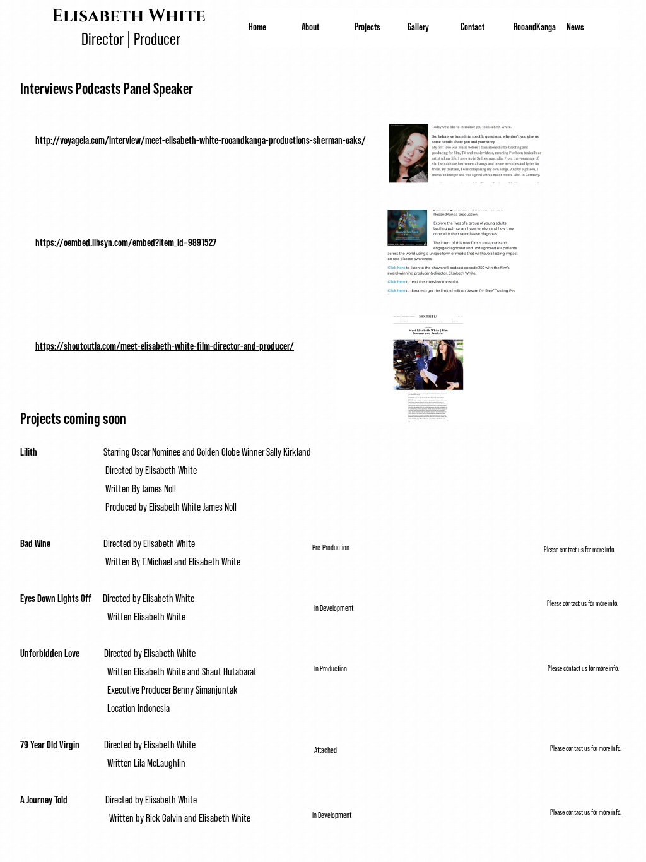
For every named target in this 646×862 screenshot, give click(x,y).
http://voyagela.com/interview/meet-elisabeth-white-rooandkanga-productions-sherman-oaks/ (200, 139)
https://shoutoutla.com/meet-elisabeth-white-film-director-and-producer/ (164, 345)
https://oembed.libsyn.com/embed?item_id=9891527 (125, 241)
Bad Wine (38, 542)
